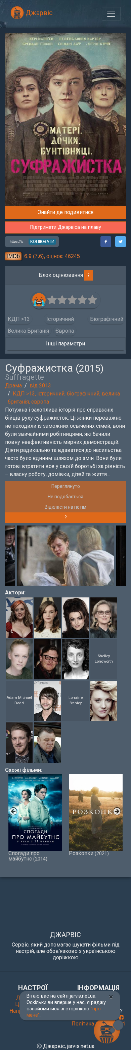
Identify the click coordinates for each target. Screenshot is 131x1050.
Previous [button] (8, 556)
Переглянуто (65, 486)
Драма (13, 385)
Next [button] (122, 556)
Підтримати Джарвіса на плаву (65, 227)
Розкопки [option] (89, 853)
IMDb (13, 256)
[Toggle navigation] (111, 13)
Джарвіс (38, 13)
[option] (65, 556)
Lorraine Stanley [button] (76, 701)
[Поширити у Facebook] (105, 241)
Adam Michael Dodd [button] (19, 701)
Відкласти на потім (65, 507)
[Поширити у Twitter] (120, 241)
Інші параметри (65, 343)
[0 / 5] (52, 300)
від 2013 (40, 385)
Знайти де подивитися (65, 212)
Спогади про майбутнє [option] (27, 856)
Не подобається (65, 496)
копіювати (42, 241)
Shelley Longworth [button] (104, 659)
